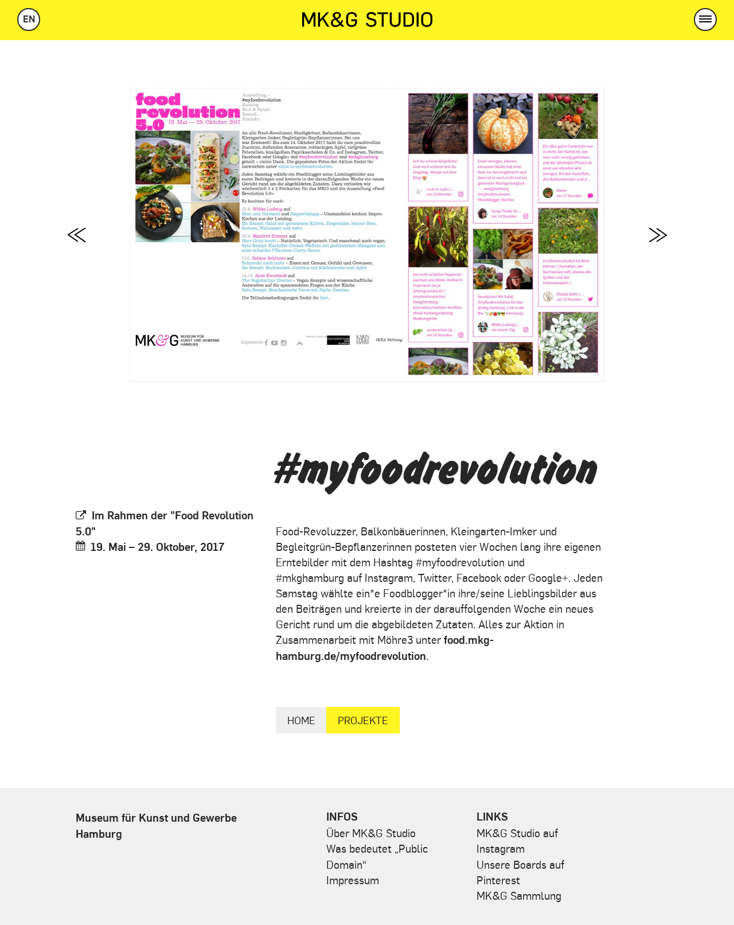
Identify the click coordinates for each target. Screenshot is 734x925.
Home (301, 719)
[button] (705, 19)
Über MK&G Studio (371, 833)
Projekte (363, 719)
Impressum (352, 880)
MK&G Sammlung (519, 895)
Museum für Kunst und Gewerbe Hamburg (156, 825)
